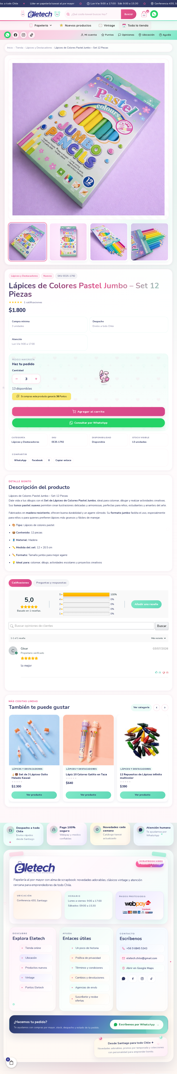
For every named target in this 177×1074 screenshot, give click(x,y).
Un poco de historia (87, 948)
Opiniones (128, 34)
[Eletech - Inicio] (40, 14)
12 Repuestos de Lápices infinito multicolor (33, 776)
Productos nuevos (36, 968)
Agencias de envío (86, 988)
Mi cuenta (91, 34)
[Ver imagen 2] (68, 241)
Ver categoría (141, 707)
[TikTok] (31, 35)
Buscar (128, 14)
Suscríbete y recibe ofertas (86, 999)
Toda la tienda (138, 25)
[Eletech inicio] (34, 868)
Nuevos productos (78, 25)
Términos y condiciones (89, 968)
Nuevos (47, 276)
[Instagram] (23, 35)
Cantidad (18, 370)
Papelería (41, 25)
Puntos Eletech (34, 988)
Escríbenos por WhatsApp (139, 1025)
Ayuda (167, 34)
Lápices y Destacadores (39, 47)
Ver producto (34, 794)
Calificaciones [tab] (20, 582)
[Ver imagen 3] (109, 241)
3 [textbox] (26, 378)
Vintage (109, 25)
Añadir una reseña (146, 604)
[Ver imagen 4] (149, 241)
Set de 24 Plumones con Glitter (86, 774)
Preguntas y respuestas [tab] (51, 582)
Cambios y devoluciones (89, 978)
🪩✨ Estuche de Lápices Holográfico (136, 776)
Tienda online (33, 948)
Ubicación (148, 34)
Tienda (19, 47)
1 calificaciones (33, 302)
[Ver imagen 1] (27, 241)
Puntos (109, 34)
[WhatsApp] (154, 14)
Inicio (10, 47)
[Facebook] (15, 35)
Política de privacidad (88, 958)
